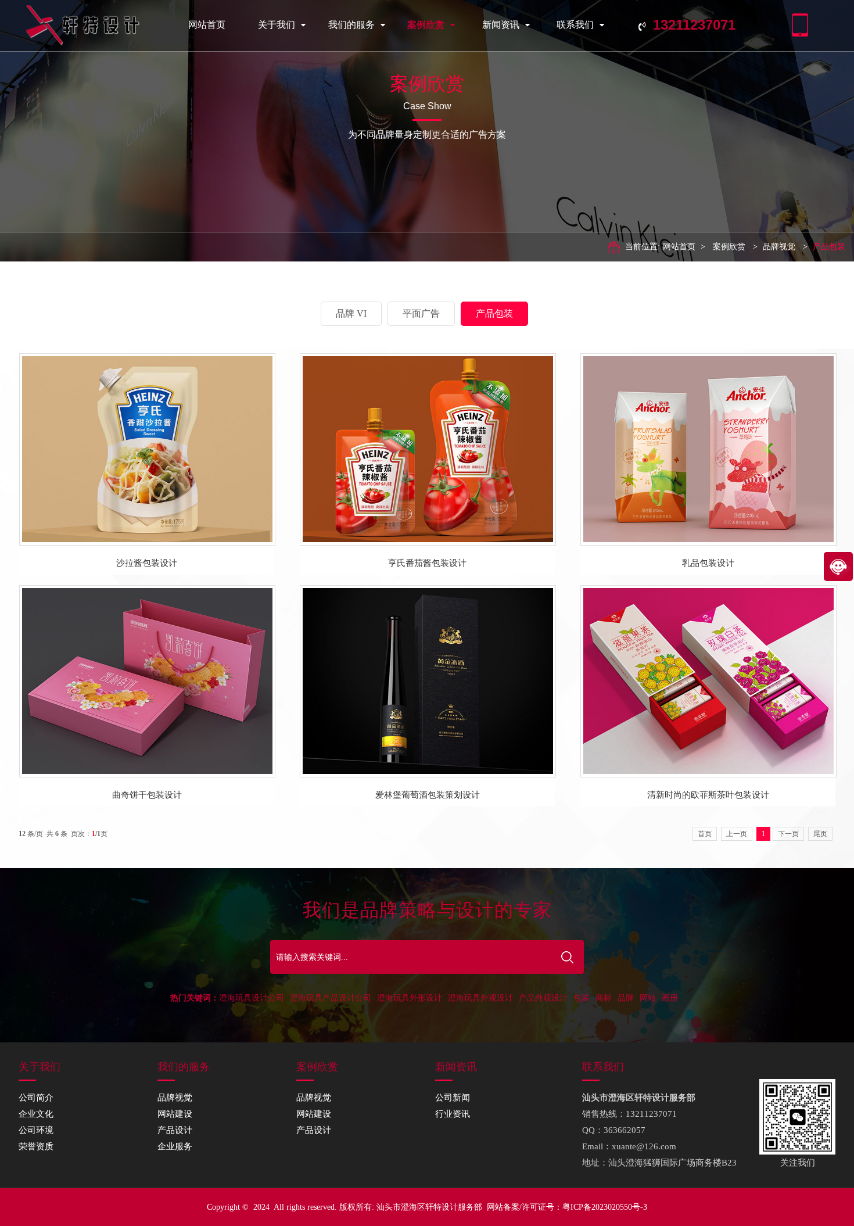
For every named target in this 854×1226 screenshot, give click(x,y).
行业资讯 (452, 1114)
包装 (581, 998)
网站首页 (206, 25)
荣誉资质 (36, 1146)
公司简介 (36, 1097)
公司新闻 (452, 1097)
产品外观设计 (543, 998)
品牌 (626, 998)
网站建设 (174, 1114)
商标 (603, 998)
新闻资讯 (500, 25)
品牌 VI (351, 313)
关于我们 (276, 25)
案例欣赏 (425, 25)
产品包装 (829, 246)
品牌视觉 (779, 246)
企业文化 (36, 1114)
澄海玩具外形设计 (409, 998)
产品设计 (174, 1130)
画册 (670, 998)
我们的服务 (351, 25)
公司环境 (36, 1130)
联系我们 (575, 25)
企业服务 (174, 1146)
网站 (648, 998)
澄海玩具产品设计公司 (330, 998)
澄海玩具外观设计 (480, 998)
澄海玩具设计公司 (251, 998)
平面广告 (421, 313)
